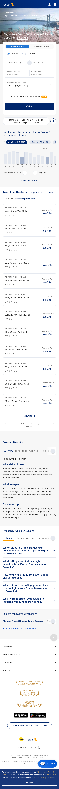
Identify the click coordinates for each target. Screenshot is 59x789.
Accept (29, 783)
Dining (45, 451)
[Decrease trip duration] (25, 173)
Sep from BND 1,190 (40, 142)
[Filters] (53, 121)
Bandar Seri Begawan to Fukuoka (19, 628)
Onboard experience (26, 538)
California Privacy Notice (42, 777)
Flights (8, 538)
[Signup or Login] (52, 4)
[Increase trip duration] (35, 173)
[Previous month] (4, 142)
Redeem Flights (41, 46)
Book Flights (18, 46)
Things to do (21, 451)
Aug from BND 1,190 (16, 142)
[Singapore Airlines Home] (8, 7)
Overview (8, 451)
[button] (17, 62)
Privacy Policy (42, 772)
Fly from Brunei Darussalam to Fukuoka (23, 621)
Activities (33, 451)
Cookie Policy (51, 774)
